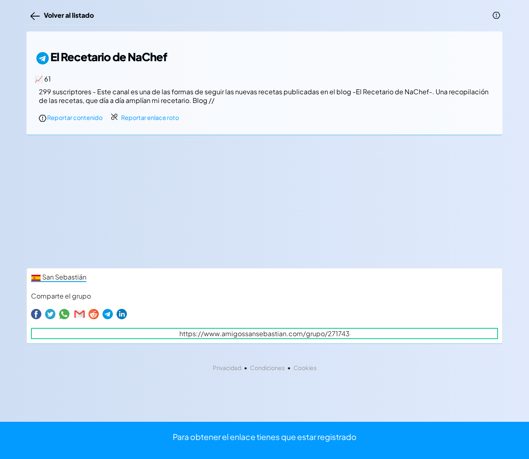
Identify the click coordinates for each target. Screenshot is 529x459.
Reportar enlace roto (150, 117)
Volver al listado (67, 15)
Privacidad (227, 367)
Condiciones (267, 367)
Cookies (305, 367)
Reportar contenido (74, 117)
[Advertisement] (264, 204)
